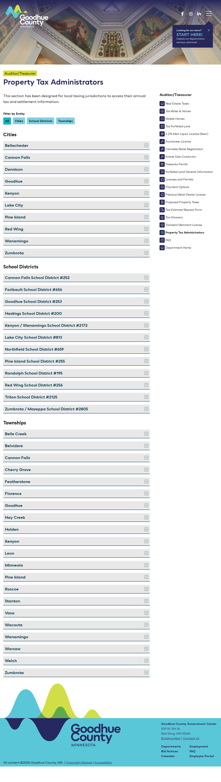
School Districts (40, 121)
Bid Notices (169, 751)
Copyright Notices (79, 762)
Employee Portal (201, 756)
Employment (198, 746)
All (7, 121)
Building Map (170, 738)
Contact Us (191, 738)
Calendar (168, 756)
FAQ (192, 751)
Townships (65, 121)
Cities (19, 121)
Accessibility (103, 762)
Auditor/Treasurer (20, 73)
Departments (171, 746)
